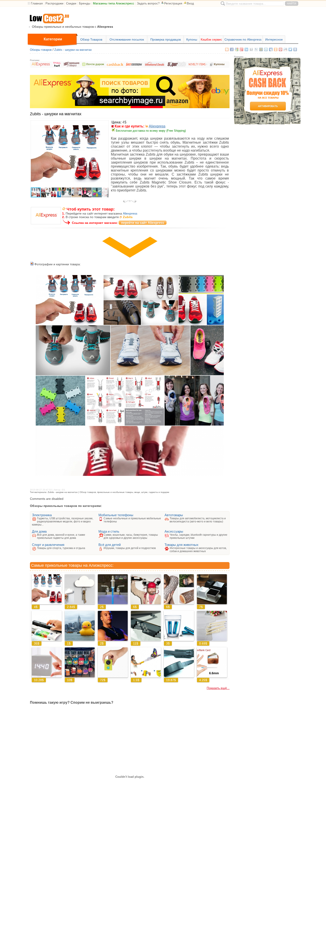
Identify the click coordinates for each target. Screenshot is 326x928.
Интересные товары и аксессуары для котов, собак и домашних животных (198, 550)
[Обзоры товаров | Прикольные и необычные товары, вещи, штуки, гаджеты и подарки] (49, 19)
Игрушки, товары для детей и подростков (130, 548)
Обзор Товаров (91, 39)
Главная (37, 3)
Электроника (42, 515)
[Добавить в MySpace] (271, 49)
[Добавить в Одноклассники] (275, 49)
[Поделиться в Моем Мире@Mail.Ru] (261, 49)
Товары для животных (181, 545)
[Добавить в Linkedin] (246, 49)
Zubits (128, 217)
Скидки (71, 3)
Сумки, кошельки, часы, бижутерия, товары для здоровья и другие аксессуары (131, 536)
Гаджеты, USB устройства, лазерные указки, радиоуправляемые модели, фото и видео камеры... (62, 521)
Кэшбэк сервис (211, 39)
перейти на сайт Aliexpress (142, 223)
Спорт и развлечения (48, 545)
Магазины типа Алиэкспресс (113, 3)
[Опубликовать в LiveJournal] (256, 49)
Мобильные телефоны (115, 515)
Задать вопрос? (148, 3)
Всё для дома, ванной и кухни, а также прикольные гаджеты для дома (61, 536)
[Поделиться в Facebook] (232, 49)
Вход (190, 3)
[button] (104, 124)
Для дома (39, 531)
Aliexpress (157, 126)
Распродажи (54, 3)
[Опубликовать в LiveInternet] (251, 49)
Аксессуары (174, 531)
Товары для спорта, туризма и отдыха (61, 548)
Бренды (84, 3)
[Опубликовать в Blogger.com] (227, 49)
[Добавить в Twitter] (290, 49)
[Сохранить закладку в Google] (236, 49)
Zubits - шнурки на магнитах (73, 49)
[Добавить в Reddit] (285, 49)
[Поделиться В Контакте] (295, 49)
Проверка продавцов (165, 39)
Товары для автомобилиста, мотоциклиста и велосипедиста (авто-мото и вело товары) (198, 520)
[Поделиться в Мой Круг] (266, 49)
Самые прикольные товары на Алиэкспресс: (72, 565)
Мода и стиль (108, 531)
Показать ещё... (218, 688)
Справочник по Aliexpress (242, 39)
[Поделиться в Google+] (241, 49)
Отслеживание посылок (127, 39)
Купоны (191, 39)
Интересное (274, 39)
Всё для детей (109, 545)
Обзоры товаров (41, 49)
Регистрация (173, 3)
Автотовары (174, 515)
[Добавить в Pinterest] (280, 49)
